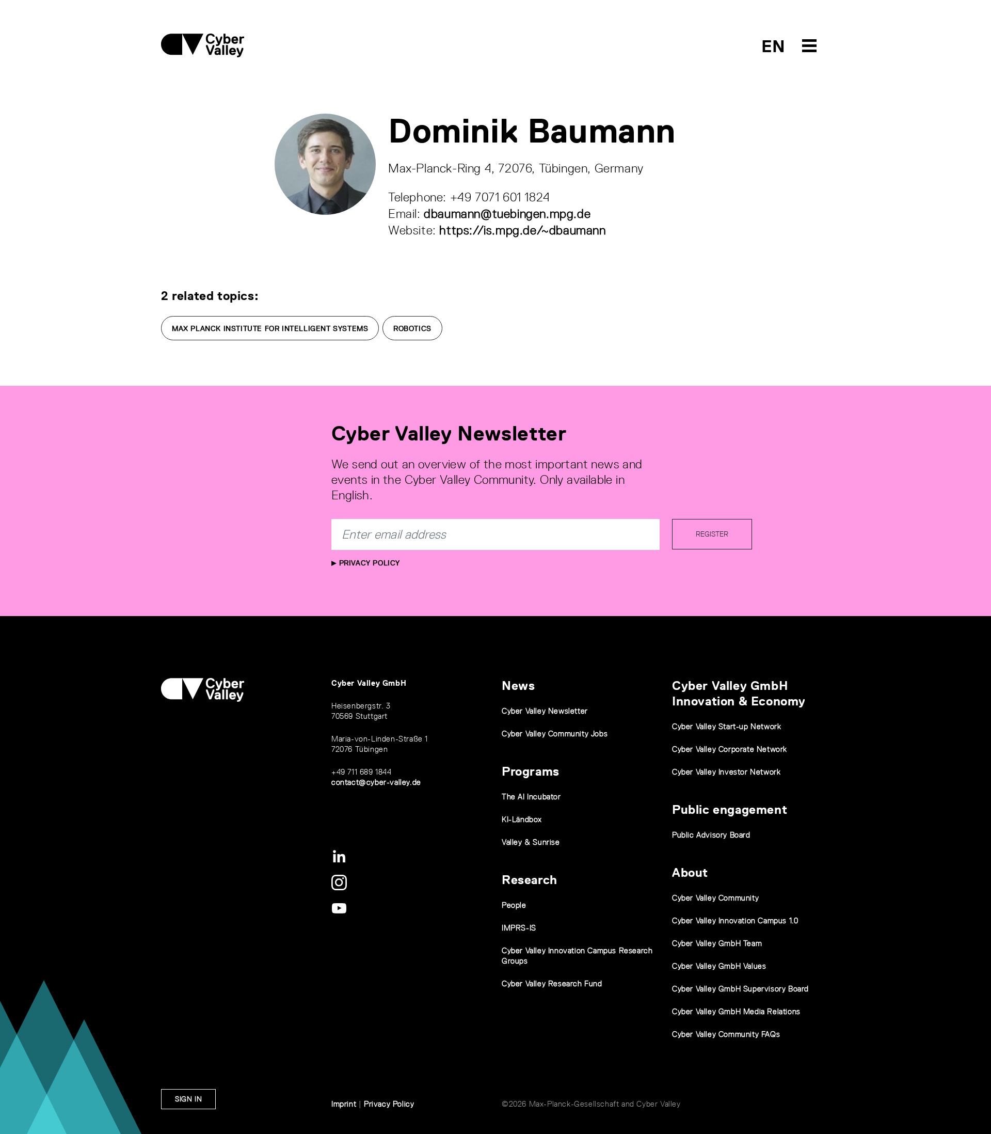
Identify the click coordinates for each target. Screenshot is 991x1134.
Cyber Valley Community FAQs (726, 1034)
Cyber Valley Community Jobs (555, 733)
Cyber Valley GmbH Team (717, 943)
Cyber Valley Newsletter (545, 710)
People (514, 905)
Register (712, 534)
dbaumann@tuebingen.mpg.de (507, 213)
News (518, 685)
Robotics (412, 328)
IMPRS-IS (519, 927)
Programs (531, 771)
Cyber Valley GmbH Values (719, 966)
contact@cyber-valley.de (376, 782)
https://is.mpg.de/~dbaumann (522, 230)
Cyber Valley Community (715, 897)
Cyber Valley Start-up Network (726, 726)
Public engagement (729, 809)
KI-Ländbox (522, 819)
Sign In (188, 1099)
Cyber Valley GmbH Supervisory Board (740, 988)
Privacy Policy (368, 563)
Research (529, 880)
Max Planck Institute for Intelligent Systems (270, 328)
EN (773, 46)
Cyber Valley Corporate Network (729, 749)
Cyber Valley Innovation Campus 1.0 (735, 920)
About (690, 872)
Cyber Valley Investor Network (726, 771)
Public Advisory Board (711, 834)
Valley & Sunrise (531, 842)
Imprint (343, 1103)
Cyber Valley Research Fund (552, 983)
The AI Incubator (531, 796)
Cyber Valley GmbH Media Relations (736, 1011)
